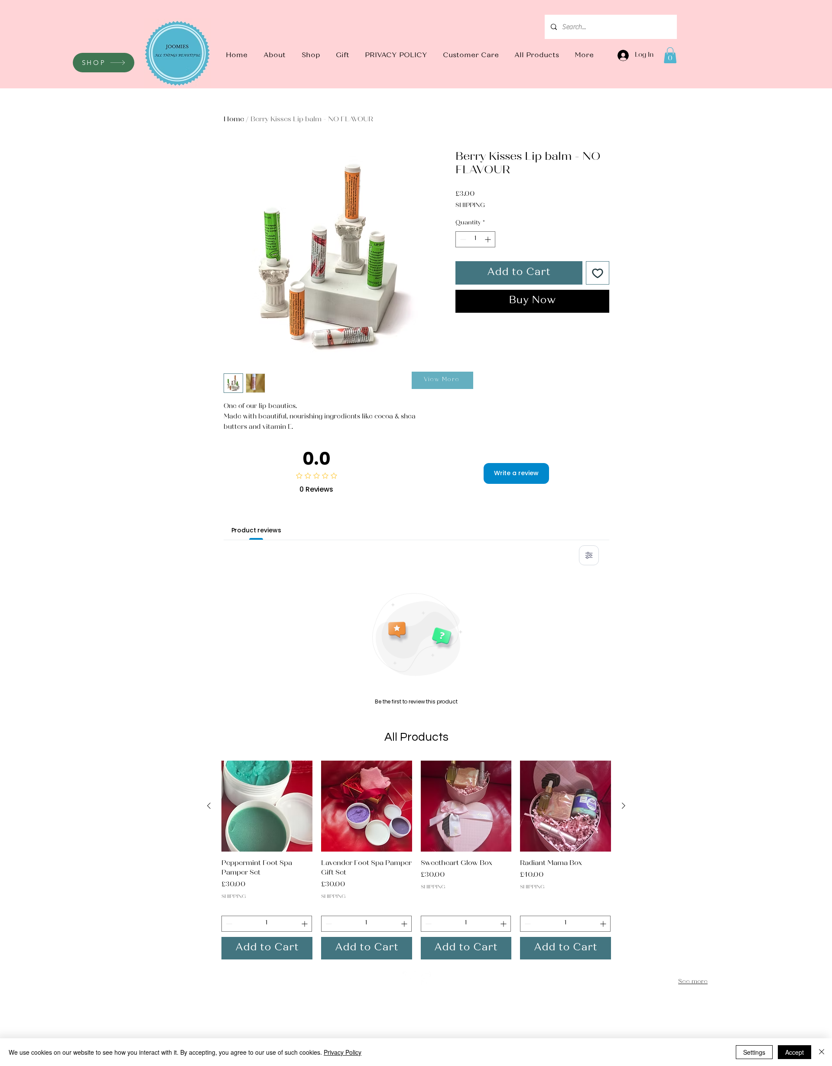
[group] (416, 860)
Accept (794, 1052)
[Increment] (488, 239)
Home (234, 119)
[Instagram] (410, 978)
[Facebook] (425, 978)
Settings (754, 1052)
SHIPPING (470, 206)
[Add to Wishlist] (597, 273)
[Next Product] (623, 805)
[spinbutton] (475, 239)
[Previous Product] (209, 805)
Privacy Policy (342, 1052)
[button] (310, 55)
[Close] (821, 1052)
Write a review (516, 473)
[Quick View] (266, 806)
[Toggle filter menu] (589, 555)
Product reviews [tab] (256, 530)
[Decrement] (462, 239)
